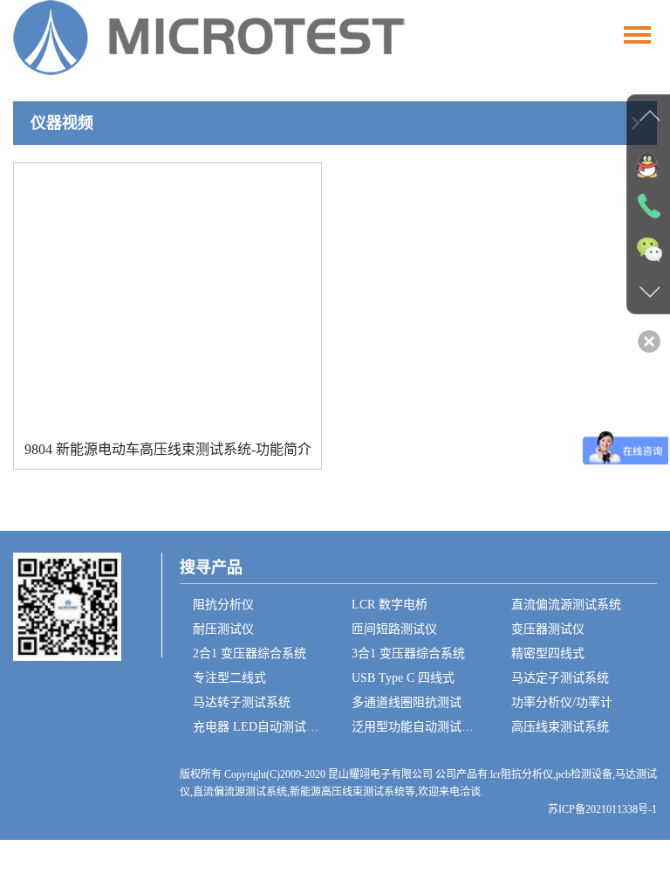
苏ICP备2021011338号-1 (602, 809)
